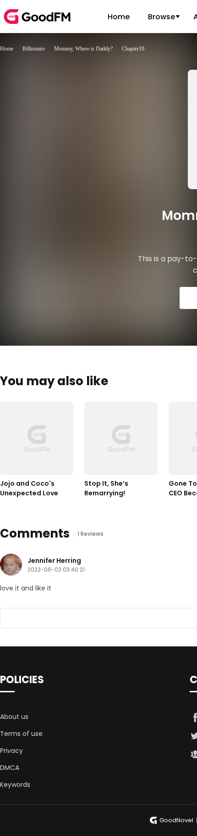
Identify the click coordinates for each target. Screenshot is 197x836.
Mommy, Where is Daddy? (83, 48)
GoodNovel (176, 820)
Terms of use (21, 733)
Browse (161, 16)
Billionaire (33, 48)
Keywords (15, 784)
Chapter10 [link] (133, 48)
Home (119, 16)
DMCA (9, 767)
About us (14, 716)
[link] (6, 48)
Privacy (11, 750)
